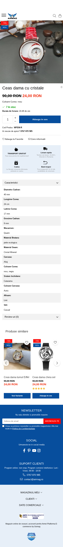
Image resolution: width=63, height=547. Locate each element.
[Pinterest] (29, 450)
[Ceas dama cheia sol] (45, 356)
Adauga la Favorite (13, 139)
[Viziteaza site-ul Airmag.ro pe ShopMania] (31, 537)
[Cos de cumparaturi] (59, 16)
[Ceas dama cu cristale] (31, 51)
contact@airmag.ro (33, 479)
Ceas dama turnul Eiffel (16, 377)
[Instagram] (39, 450)
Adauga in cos (40, 119)
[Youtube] (34, 450)
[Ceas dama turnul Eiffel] (17, 356)
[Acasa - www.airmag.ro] (20, 16)
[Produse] (4, 16)
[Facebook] (24, 450)
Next (60, 55)
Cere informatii (37, 139)
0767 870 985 (33, 475)
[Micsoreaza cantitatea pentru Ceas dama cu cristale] (15, 121)
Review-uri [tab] (12, 316)
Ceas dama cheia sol (43, 377)
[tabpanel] (31, 51)
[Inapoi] (60, 87)
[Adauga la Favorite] (26, 342)
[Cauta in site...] (54, 16)
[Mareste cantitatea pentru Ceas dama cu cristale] (15, 118)
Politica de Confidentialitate (23, 429)
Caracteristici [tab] (11, 182)
